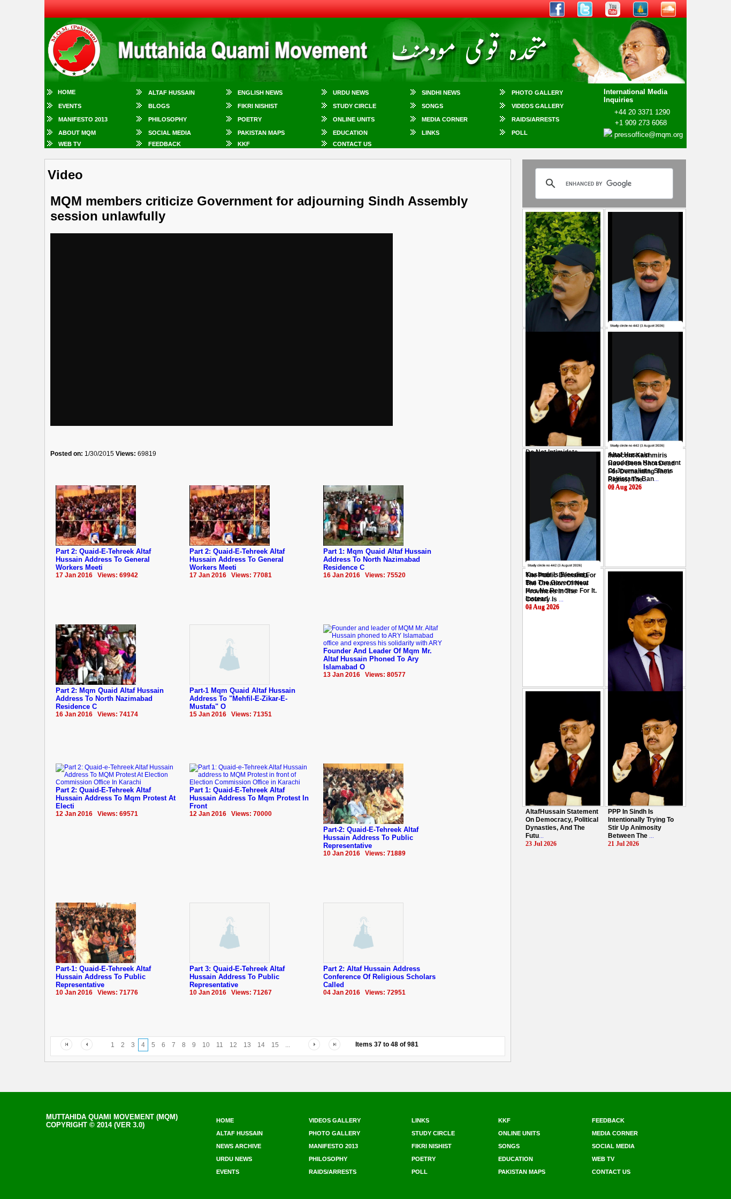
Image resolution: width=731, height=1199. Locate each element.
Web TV (69, 144)
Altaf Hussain (171, 92)
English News (260, 92)
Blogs (159, 106)
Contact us (611, 1172)
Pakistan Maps (261, 132)
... (641, 467)
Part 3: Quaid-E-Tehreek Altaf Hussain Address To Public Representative (237, 977)
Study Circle (354, 106)
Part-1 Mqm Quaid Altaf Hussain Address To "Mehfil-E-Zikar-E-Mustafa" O (242, 698)
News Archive (238, 1146)
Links (430, 132)
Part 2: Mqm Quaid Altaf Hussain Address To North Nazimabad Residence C (110, 698)
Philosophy (167, 119)
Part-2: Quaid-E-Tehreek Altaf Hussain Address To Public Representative (370, 838)
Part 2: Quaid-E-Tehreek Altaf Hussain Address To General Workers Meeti (103, 559)
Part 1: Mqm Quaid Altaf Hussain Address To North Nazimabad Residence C (377, 559)
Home (66, 92)
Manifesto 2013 (83, 119)
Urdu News (351, 92)
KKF (244, 144)
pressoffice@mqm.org (648, 135)
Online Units (354, 119)
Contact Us (352, 144)
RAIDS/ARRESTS (535, 119)
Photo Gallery (537, 92)
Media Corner (445, 119)
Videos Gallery (538, 106)
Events (69, 106)
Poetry (250, 119)
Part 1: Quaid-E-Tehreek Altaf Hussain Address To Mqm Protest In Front (249, 798)
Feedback (164, 144)
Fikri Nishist (258, 106)
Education (350, 132)
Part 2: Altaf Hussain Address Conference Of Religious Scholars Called (379, 977)
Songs (432, 106)
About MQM (77, 132)
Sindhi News (441, 92)
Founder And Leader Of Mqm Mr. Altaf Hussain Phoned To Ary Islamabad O (377, 659)
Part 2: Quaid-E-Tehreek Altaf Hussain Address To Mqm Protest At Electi (116, 798)
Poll (520, 132)
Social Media (169, 132)
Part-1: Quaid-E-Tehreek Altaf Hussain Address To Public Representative (103, 977)
